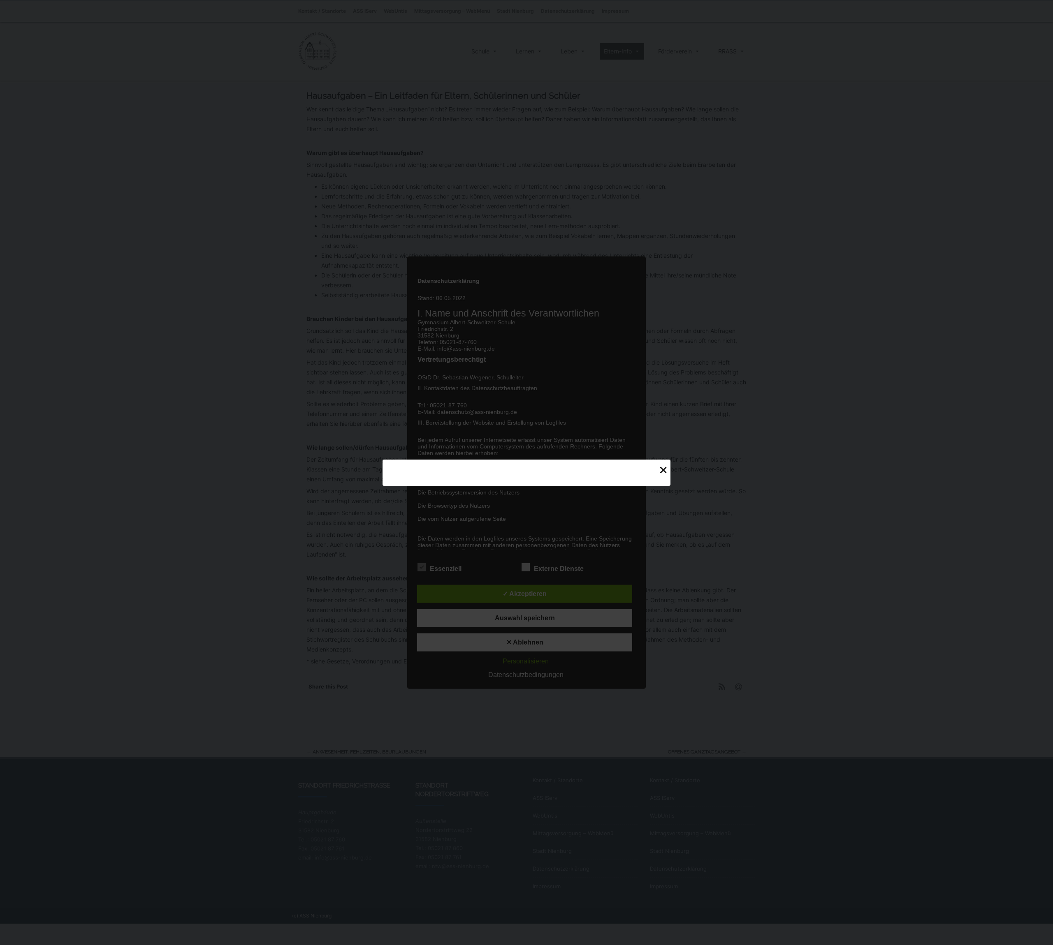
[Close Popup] (663, 470)
